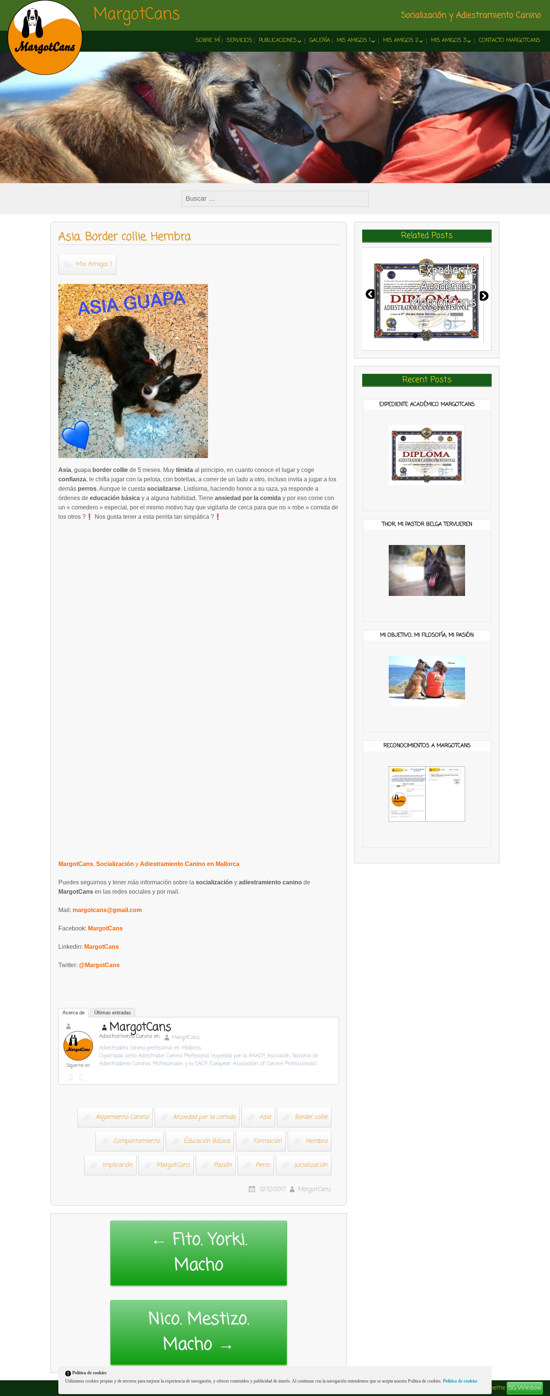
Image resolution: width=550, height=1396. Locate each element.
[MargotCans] (45, 37)
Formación (268, 1141)
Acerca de (73, 1012)
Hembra (316, 1141)
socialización (310, 1165)
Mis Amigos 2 (400, 41)
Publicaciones (278, 41)
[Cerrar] (485, 1374)
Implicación (117, 1165)
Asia (265, 1117)
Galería (319, 41)
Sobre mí (208, 41)
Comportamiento (136, 1141)
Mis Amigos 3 (448, 41)
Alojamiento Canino (122, 1117)
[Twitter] (83, 1075)
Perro (263, 1165)
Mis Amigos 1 (353, 41)
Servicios (239, 41)
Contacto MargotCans (509, 41)
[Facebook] (73, 1075)
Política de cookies (460, 1381)
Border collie (311, 1117)
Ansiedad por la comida (203, 1117)
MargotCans (137, 14)
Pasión (223, 1165)
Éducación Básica (207, 1141)
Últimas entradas (112, 1012)
